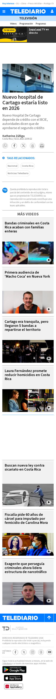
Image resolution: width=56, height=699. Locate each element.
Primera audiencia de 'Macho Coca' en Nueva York (27, 274)
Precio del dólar (35, 3)
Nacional (12, 166)
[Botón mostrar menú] (3, 11)
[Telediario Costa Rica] (28, 11)
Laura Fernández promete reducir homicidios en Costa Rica (27, 375)
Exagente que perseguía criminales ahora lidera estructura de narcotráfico (26, 568)
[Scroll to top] (49, 618)
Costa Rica (27, 166)
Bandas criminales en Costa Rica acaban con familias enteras (27, 227)
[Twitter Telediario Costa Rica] (24, 652)
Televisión (28, 18)
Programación (26, 23)
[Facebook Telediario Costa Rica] (15, 652)
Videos (13, 23)
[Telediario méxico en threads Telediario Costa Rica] (41, 652)
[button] (5, 145)
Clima (23, 3)
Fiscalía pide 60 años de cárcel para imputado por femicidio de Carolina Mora (26, 518)
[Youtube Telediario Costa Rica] (49, 652)
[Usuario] (52, 11)
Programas (41, 23)
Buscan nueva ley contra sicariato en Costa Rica (24, 467)
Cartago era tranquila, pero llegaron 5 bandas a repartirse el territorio (26, 325)
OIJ (17, 3)
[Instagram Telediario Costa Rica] (32, 652)
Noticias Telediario (18, 173)
